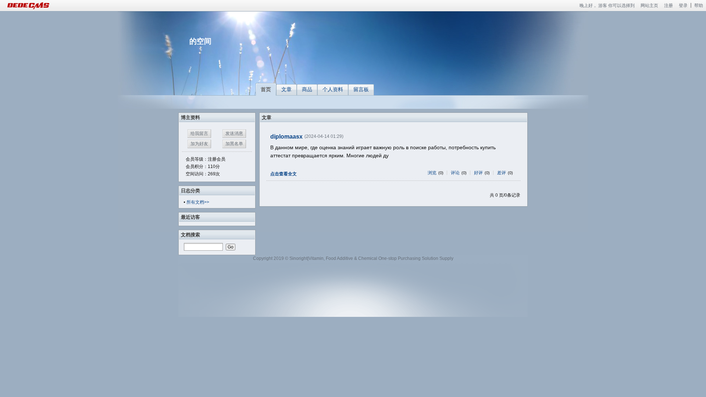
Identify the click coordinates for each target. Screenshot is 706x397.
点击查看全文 (283, 173)
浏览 (432, 172)
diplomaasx (286, 136)
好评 (478, 172)
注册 (668, 5)
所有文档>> (197, 202)
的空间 (200, 41)
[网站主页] (37, 5)
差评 (501, 172)
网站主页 (649, 5)
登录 (683, 5)
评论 (455, 172)
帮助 (698, 5)
